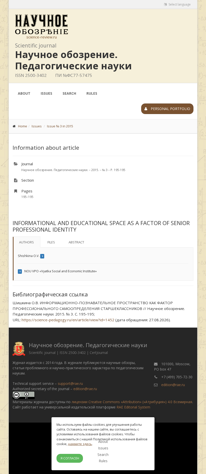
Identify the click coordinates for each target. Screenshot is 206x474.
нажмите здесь (80, 444)
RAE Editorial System (133, 407)
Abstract (76, 242)
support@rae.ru (70, 383)
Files (51, 242)
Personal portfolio (170, 108)
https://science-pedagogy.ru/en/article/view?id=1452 (68, 319)
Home (22, 126)
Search (69, 93)
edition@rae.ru (85, 388)
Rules (91, 93)
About (24, 93)
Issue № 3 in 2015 (60, 126)
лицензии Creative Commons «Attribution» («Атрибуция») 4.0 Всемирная (132, 401)
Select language (179, 4)
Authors (26, 242)
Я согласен (70, 458)
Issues (46, 93)
